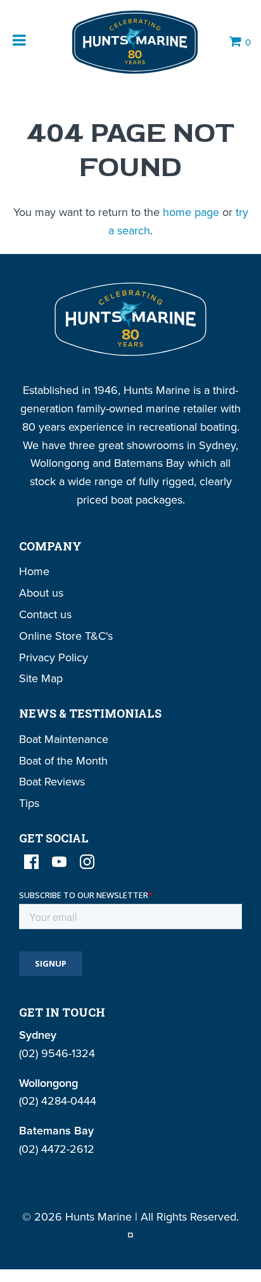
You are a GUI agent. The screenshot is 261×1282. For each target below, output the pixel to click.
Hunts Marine (98, 1216)
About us (41, 592)
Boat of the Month (63, 760)
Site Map (41, 678)
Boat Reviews (52, 781)
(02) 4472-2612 (56, 1149)
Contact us (45, 614)
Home (34, 571)
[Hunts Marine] (133, 42)
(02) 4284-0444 (57, 1100)
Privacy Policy (53, 657)
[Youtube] (59, 861)
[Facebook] (31, 861)
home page (191, 212)
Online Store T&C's (66, 636)
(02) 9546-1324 (57, 1053)
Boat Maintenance (63, 739)
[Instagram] (87, 861)
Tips (29, 803)
